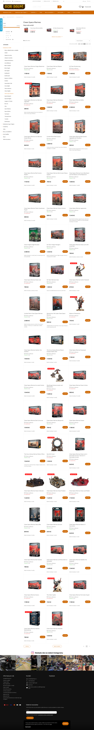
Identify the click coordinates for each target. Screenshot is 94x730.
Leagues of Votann (8, 101)
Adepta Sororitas (8, 55)
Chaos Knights (8, 91)
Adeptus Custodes (8, 58)
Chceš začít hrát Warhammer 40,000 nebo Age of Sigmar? (12, 698)
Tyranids (6, 119)
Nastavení (28, 727)
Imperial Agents (8, 96)
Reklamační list (6, 694)
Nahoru (27, 646)
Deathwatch (7, 73)
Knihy (4, 129)
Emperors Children (8, 78)
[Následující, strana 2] (86, 646)
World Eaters (7, 121)
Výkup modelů (6, 687)
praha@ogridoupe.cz (32, 679)
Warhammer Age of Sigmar (8, 124)
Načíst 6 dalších (57, 646)
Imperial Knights (8, 98)
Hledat (59, 6)
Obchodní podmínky (7, 689)
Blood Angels (7, 68)
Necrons (6, 103)
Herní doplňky (6, 134)
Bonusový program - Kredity (8, 685)
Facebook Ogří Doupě (32, 683)
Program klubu (56, 1)
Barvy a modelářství (7, 131)
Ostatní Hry (5, 126)
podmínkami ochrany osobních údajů (45, 715)
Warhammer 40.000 (7, 47)
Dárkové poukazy (6, 139)
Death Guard (7, 75)
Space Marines (8, 109)
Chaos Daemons (8, 88)
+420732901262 (31, 681)
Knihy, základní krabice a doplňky (11, 50)
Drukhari (6, 81)
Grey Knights (7, 86)
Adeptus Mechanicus (9, 60)
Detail (88, 73)
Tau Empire (7, 114)
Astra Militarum (8, 63)
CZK (83, 1)
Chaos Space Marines (9, 93)
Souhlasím (65, 723)
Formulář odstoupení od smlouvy (9, 692)
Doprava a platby (47, 1)
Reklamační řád (6, 696)
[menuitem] (8, 12)
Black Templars (8, 65)
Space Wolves (8, 111)
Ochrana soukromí (7, 691)
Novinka (8, 35)
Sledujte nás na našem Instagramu (49, 653)
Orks (6, 106)
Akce (7, 33)
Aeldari (6, 53)
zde (51, 724)
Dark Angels (7, 70)
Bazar (4, 137)
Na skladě (9, 31)
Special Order (9, 39)
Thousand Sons (8, 116)
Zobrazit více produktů (56, 36)
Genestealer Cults (8, 83)
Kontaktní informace (37, 1)
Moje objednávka (6, 683)
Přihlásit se (30, 717)
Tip (7, 37)
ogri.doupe (30, 685)
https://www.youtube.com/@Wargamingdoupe (36, 687)
